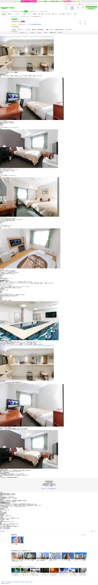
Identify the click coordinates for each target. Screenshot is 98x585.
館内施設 (39, 32)
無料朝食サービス (24, 32)
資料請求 (31, 581)
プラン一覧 (27, 29)
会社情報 (2, 581)
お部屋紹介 (32, 32)
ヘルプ (64, 4)
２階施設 (46, 32)
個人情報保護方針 (8, 581)
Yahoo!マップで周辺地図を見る (49, 488)
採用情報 (22, 581)
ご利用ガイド (69, 4)
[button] (22, 537)
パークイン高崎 (18, 21)
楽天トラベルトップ (15, 16)
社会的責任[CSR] (16, 581)
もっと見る (83, 534)
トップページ (15, 32)
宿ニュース (20, 29)
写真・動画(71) (41, 29)
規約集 (26, 581)
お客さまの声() (59, 29)
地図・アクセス (49, 29)
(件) (23, 24)
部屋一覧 (34, 29)
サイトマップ (75, 4)
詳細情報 (60, 32)
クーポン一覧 (68, 29)
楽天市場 (87, 4)
